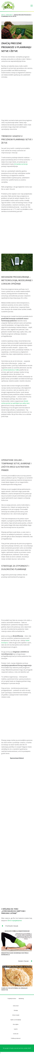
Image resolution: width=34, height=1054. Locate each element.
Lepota (16, 1029)
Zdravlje (16, 1010)
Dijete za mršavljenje (16, 1020)
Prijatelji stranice (12, 999)
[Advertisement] (17, 98)
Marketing (21, 999)
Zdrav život (9, 15)
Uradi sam (15, 1034)
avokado (25, 1048)
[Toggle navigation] (32, 5)
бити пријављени (15, 920)
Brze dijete (15, 1024)
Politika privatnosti (15, 1038)
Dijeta (3, 15)
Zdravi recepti (15, 1015)
